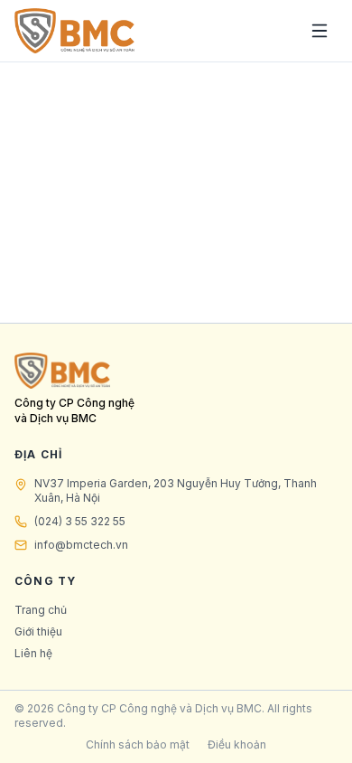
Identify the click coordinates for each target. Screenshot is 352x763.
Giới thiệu (38, 631)
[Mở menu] (319, 31)
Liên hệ (33, 653)
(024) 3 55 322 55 (79, 521)
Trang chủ (40, 610)
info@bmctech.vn (81, 544)
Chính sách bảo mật (138, 744)
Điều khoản (237, 744)
